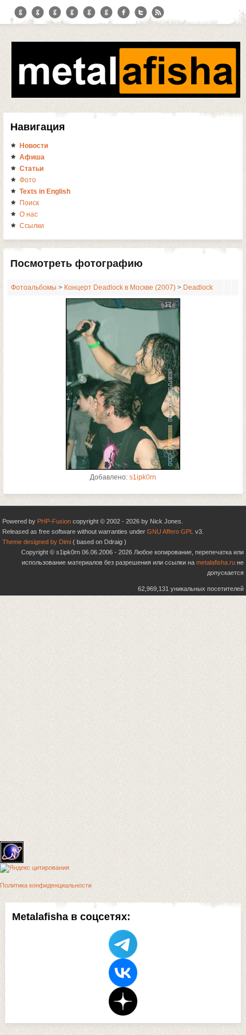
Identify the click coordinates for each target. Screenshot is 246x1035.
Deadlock (198, 287)
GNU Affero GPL (170, 531)
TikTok (106, 12)
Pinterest (89, 12)
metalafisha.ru (215, 562)
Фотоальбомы (34, 287)
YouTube (72, 12)
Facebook (123, 12)
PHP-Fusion (54, 521)
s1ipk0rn (142, 477)
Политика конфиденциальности (46, 885)
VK (55, 12)
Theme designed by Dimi (36, 541)
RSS (158, 12)
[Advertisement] (123, 718)
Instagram (37, 12)
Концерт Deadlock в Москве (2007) (120, 287)
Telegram (20, 12)
